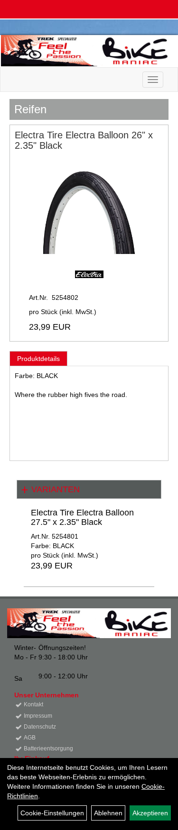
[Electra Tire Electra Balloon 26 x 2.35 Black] (89, 211)
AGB (30, 737)
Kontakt (33, 704)
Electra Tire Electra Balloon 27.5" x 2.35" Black (82, 517)
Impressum (38, 716)
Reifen (30, 109)
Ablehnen (108, 813)
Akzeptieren (150, 813)
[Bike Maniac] (86, 50)
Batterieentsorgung (48, 748)
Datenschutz (40, 726)
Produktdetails (38, 358)
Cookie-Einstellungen (52, 813)
